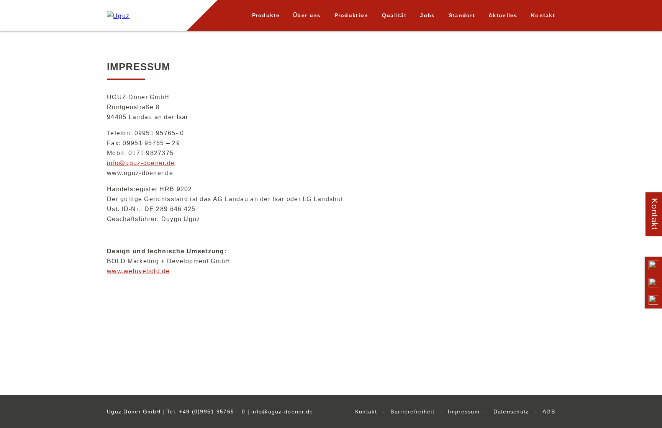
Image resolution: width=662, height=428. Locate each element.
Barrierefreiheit (412, 411)
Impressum (464, 411)
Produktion (351, 15)
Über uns (307, 15)
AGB (548, 411)
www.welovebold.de (138, 271)
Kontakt (543, 15)
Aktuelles (503, 15)
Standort (462, 15)
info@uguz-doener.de (141, 163)
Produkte (266, 15)
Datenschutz (511, 411)
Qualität (394, 15)
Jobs (427, 15)
